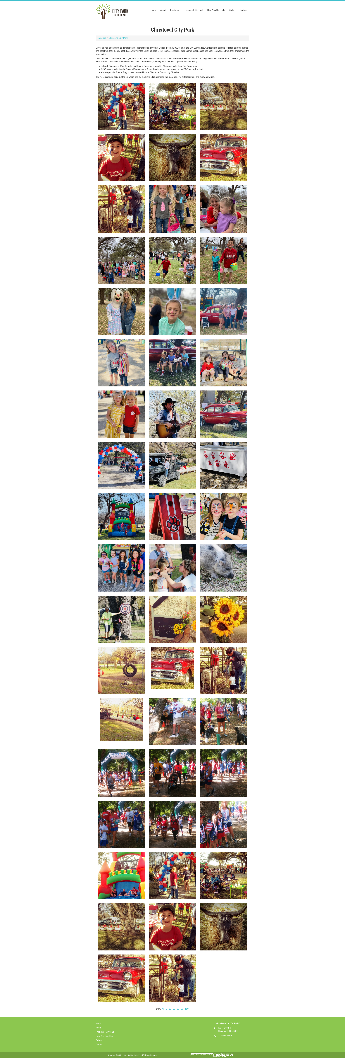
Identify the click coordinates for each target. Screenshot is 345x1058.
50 (182, 1009)
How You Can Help (216, 10)
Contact (243, 10)
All (163, 1009)
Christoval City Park (118, 38)
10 (170, 1009)
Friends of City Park (193, 10)
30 (178, 1009)
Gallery (232, 10)
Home (153, 10)
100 (187, 1009)
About (163, 10)
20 (174, 1009)
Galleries (102, 38)
